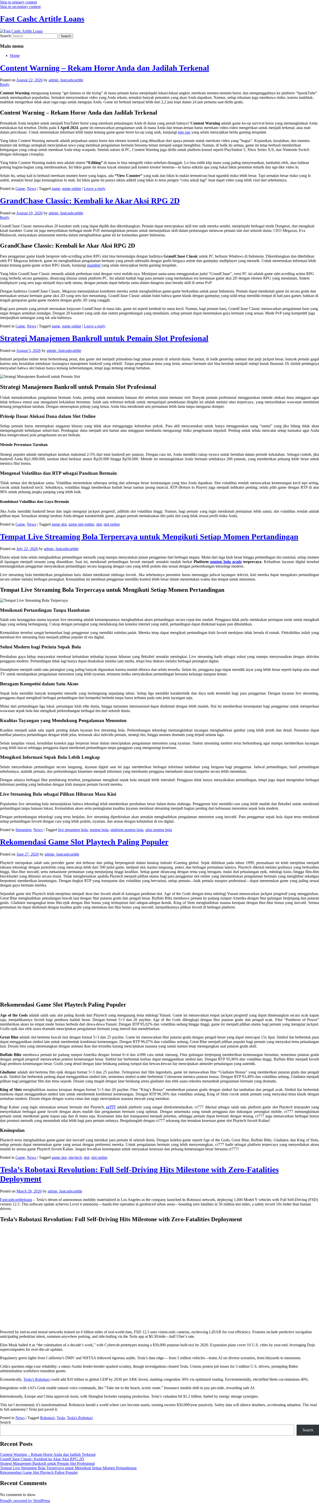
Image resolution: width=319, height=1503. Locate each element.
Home (15, 55)
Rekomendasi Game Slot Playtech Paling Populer (84, 841)
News (31, 188)
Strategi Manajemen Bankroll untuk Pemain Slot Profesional (104, 338)
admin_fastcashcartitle (66, 80)
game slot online (81, 524)
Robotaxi (47, 1418)
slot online (112, 524)
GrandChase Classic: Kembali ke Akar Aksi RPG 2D (90, 200)
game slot (59, 524)
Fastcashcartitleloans (16, 1200)
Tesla (61, 1418)
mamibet (93, 265)
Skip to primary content (18, 2)
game (56, 188)
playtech (75, 1157)
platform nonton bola (126, 830)
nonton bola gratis (226, 562)
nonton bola (99, 830)
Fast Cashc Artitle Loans (42, 18)
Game (20, 188)
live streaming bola (73, 830)
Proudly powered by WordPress (25, 1501)
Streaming (23, 830)
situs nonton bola (158, 830)
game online (71, 188)
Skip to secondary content (20, 6)
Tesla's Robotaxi (80, 1418)
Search (5, 36)
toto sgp (184, 132)
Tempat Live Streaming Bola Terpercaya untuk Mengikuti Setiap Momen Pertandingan (149, 536)
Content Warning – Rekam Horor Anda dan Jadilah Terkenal (104, 67)
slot (99, 524)
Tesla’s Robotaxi (36, 1379)
